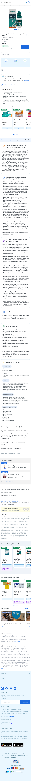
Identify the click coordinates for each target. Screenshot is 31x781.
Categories (6, 5)
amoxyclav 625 (14, 636)
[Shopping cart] (29, 2)
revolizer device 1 (17, 656)
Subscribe (25, 702)
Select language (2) (7, 84)
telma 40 (3, 635)
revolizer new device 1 (21, 666)
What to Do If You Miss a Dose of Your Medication (11, 624)
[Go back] (2, 2)
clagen (6, 639)
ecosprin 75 (7, 636)
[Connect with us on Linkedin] (15, 688)
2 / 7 (18, 29)
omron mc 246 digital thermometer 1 (20, 657)
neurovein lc (20, 639)
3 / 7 (20, 29)
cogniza (13, 635)
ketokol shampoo (9, 638)
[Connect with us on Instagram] (2, 688)
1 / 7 (15, 29)
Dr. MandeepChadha (13, 474)
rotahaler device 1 (24, 648)
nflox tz (21, 638)
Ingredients (19, 140)
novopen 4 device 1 (10, 666)
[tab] (15, 673)
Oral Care (19, 5)
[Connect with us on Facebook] (6, 688)
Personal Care (13, 5)
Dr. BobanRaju (11, 466)
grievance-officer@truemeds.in (12, 723)
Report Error (4, 455)
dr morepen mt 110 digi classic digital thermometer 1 (12, 646)
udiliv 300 (8, 635)
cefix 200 (7, 641)
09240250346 (15, 501)
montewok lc (16, 638)
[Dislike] (27, 509)
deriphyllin (12, 641)
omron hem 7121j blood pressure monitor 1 (14, 663)
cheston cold (18, 635)
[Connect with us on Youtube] (11, 688)
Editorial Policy (10, 482)
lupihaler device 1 (12, 654)
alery (15, 639)
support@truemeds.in (6, 501)
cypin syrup (11, 639)
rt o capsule (21, 636)
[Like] (24, 509)
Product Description (7, 140)
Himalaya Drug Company (7, 37)
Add (25, 47)
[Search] (26, 2)
